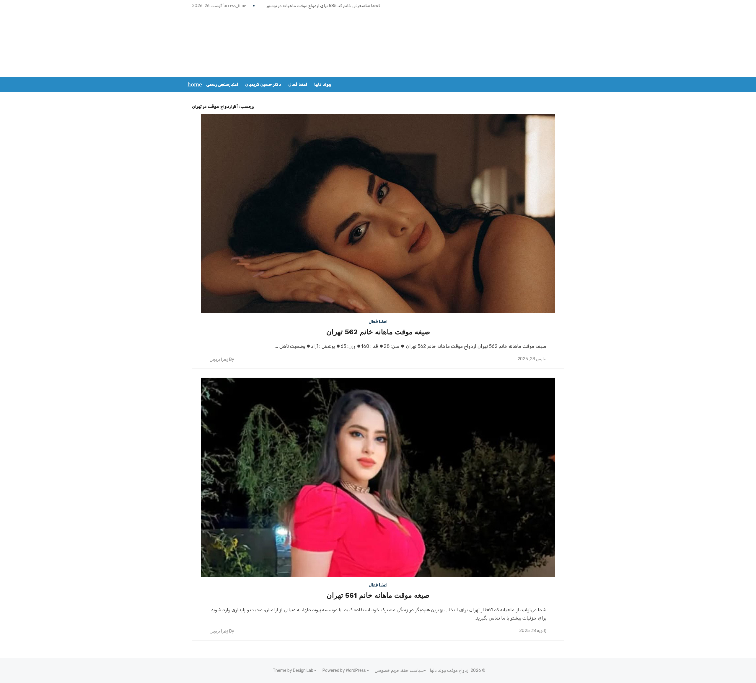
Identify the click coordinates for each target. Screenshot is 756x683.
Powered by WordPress (344, 670)
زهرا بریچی (219, 359)
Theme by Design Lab (293, 670)
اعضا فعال (297, 84)
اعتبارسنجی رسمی (222, 84)
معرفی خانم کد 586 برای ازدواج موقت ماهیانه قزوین (318, 5)
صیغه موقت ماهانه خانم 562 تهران (378, 332)
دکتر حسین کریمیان (263, 84)
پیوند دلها (322, 84)
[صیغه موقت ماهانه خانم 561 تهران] (378, 477)
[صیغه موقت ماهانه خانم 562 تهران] (378, 213)
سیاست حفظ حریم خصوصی (399, 670)
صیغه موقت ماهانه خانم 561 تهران (378, 595)
